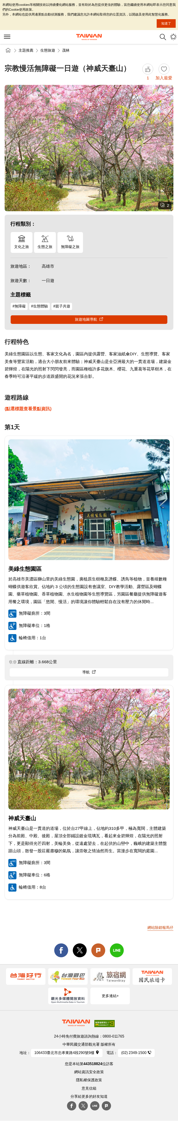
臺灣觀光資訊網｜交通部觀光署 (89, 37)
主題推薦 (26, 50)
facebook (61, 950)
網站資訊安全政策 (89, 1072)
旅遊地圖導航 (86, 319)
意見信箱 (89, 1088)
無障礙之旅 (70, 247)
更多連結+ (110, 996)
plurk (106, 1105)
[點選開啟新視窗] (26, 976)
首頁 (8, 50)
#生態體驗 (39, 306)
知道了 (166, 23)
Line (94, 1105)
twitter (80, 950)
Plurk (98, 950)
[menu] (7, 37)
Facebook (71, 1105)
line (117, 950)
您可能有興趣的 (173, 37)
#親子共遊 (61, 306)
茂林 (66, 50)
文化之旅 (21, 247)
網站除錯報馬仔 (160, 928)
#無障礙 (19, 306)
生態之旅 (45, 247)
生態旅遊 (47, 50)
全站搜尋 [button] (163, 37)
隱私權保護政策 (89, 1080)
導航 (86, 672)
